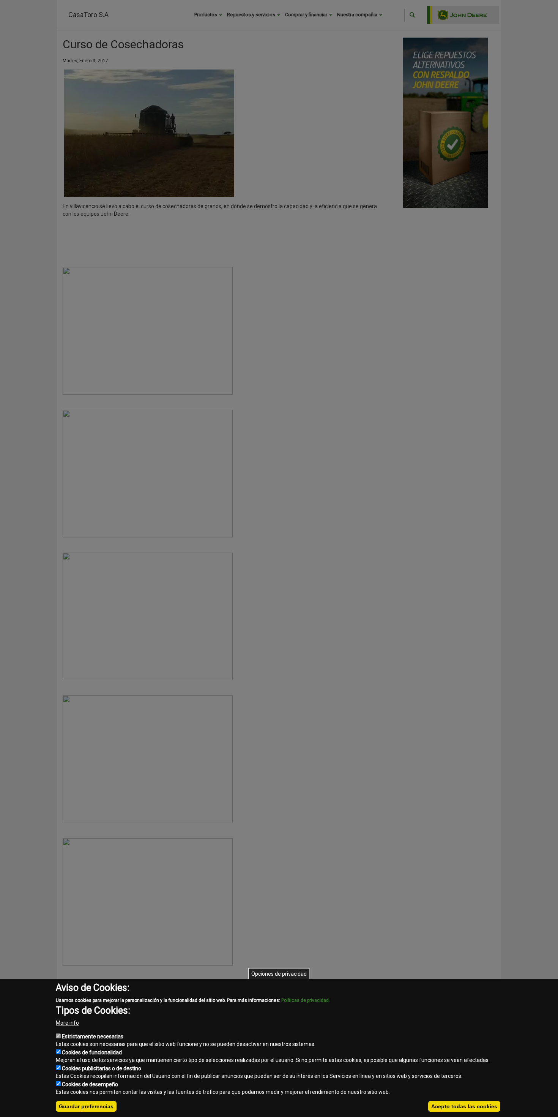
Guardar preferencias (86, 1106)
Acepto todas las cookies (464, 1106)
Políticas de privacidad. (305, 1000)
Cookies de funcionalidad (92, 1052)
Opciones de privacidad (279, 974)
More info (67, 1023)
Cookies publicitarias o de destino (101, 1068)
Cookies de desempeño (90, 1084)
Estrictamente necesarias (92, 1036)
